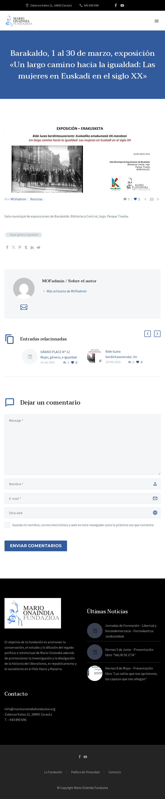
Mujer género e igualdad (24, 235)
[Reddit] (38, 247)
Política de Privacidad (85, 772)
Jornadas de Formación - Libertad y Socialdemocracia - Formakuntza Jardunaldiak (130, 630)
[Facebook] (116, 5)
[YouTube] (122, 5)
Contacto (114, 772)
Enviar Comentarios (36, 545)
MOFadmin (18, 199)
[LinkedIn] (32, 247)
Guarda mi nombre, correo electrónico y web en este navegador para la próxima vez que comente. (83, 525)
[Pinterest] (19, 247)
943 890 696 (91, 5)
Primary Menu (156, 21)
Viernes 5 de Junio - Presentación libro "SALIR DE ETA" (129, 652)
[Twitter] (13, 247)
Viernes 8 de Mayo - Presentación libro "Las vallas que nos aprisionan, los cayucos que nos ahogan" (131, 673)
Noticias (36, 199)
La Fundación (53, 772)
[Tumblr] (26, 247)
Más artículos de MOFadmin (67, 291)
